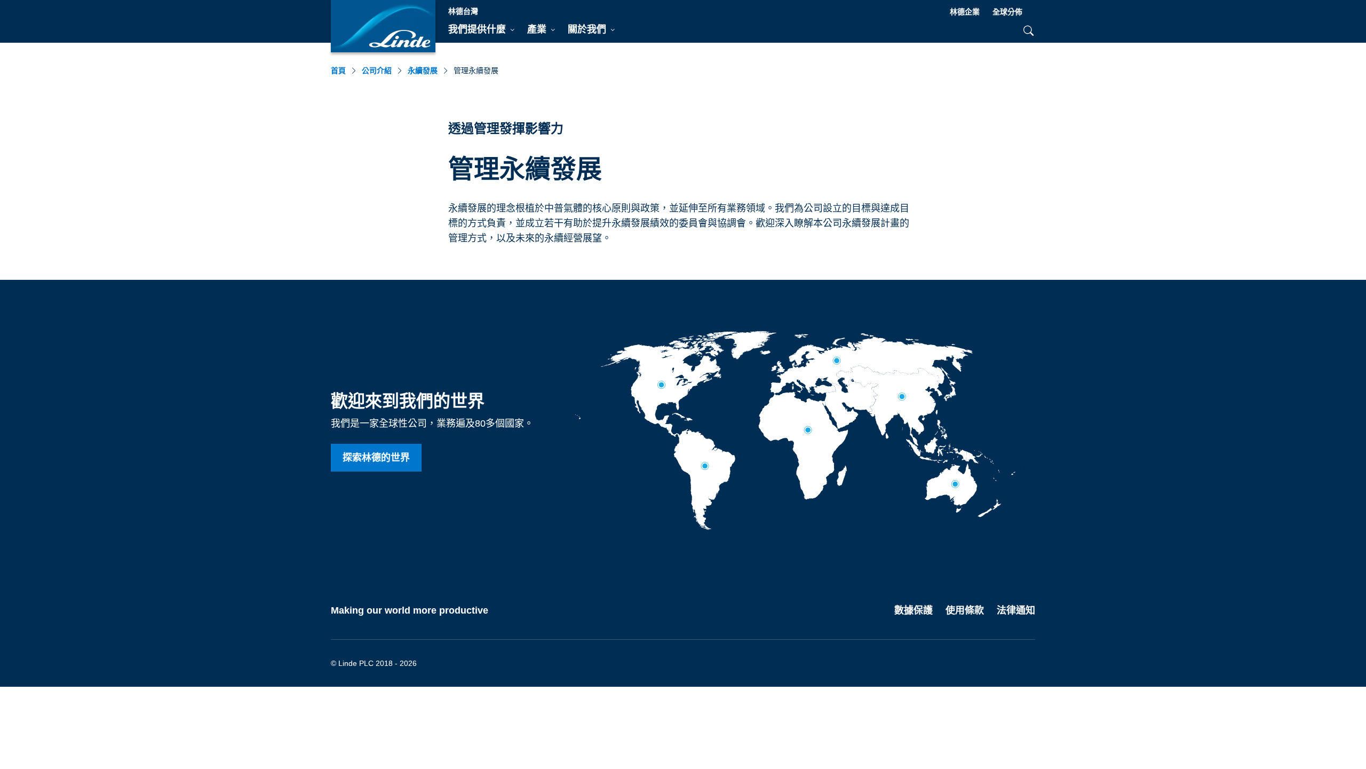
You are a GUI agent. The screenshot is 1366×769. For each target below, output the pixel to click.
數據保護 (913, 610)
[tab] (481, 30)
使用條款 (965, 610)
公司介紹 (377, 70)
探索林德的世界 (376, 457)
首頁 (338, 70)
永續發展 (423, 70)
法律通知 (1016, 610)
